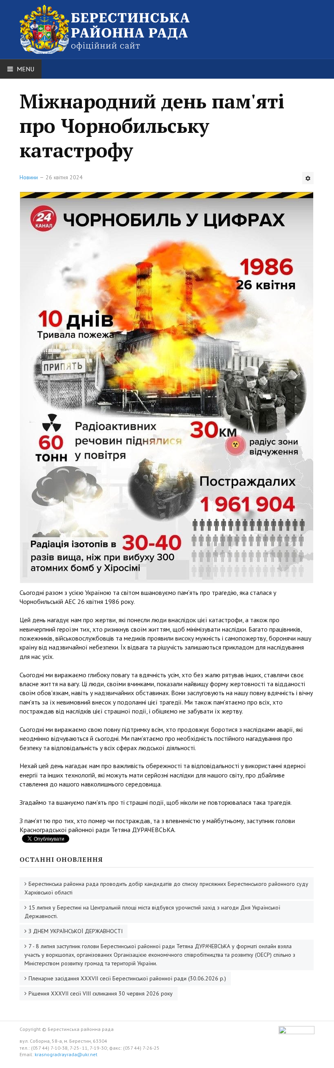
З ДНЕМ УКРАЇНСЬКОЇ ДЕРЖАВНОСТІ (76, 931)
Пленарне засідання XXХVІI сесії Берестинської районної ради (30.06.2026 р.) (127, 978)
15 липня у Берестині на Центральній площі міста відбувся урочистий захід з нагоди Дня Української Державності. (152, 912)
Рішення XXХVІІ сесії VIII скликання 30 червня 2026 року (101, 993)
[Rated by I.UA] (296, 1032)
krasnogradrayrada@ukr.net (66, 1054)
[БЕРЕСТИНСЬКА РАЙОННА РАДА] (117, 19)
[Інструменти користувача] (308, 178)
